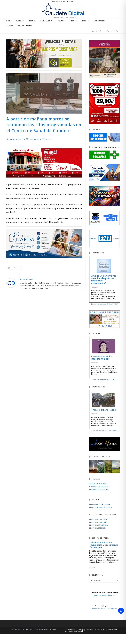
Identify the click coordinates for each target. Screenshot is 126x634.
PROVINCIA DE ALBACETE (98, 519)
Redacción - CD (16, 139)
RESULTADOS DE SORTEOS (99, 490)
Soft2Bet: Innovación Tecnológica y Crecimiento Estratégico (103, 545)
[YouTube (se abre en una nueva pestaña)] (104, 31)
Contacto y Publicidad (77, 631)
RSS (66, 631)
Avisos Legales (100, 630)
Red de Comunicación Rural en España (104, 609)
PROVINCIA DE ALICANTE (98, 522)
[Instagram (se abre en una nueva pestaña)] (100, 31)
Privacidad (89, 630)
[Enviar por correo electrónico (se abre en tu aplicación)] (111, 31)
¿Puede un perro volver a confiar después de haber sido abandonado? (103, 279)
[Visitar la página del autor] (11, 282)
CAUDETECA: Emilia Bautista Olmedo (101, 357)
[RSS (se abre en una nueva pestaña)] (108, 31)
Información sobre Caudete (99, 504)
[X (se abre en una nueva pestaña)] (93, 31)
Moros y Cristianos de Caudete (100, 507)
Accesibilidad (112, 630)
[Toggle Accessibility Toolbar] (121, 610)
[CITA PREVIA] (104, 137)
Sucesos (49, 139)
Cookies (81, 630)
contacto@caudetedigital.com (105, 595)
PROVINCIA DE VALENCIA (98, 525)
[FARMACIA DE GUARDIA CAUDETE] (104, 155)
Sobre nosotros (70, 630)
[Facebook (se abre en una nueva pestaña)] (97, 31)
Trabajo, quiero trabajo (104, 409)
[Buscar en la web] (117, 31)
